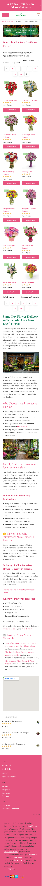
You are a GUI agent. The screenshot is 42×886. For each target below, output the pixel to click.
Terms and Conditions (10, 808)
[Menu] (5, 15)
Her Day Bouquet (9, 245)
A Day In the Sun (28, 282)
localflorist (33, 854)
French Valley (27, 629)
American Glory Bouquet (8, 173)
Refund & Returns (9, 776)
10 (35, 69)
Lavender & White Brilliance (9, 136)
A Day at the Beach (9, 282)
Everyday (5, 796)
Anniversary (6, 793)
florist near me (19, 860)
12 (21, 74)
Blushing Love (27, 172)
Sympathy (6, 789)
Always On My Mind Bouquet (29, 210)
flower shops (17, 857)
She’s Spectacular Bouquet (28, 246)
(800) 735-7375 (9, 869)
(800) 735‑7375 (22, 426)
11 (15, 74)
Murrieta (6, 629)
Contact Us (6, 805)
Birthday (5, 786)
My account (6, 765)
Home (4, 21)
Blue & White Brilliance (30, 100)
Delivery (5, 773)
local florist (32, 826)
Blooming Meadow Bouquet (28, 136)
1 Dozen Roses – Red (10, 100)
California (10, 21)
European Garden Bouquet (9, 210)
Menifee (14, 629)
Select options (11, 110)
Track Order (7, 769)
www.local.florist (11, 851)
